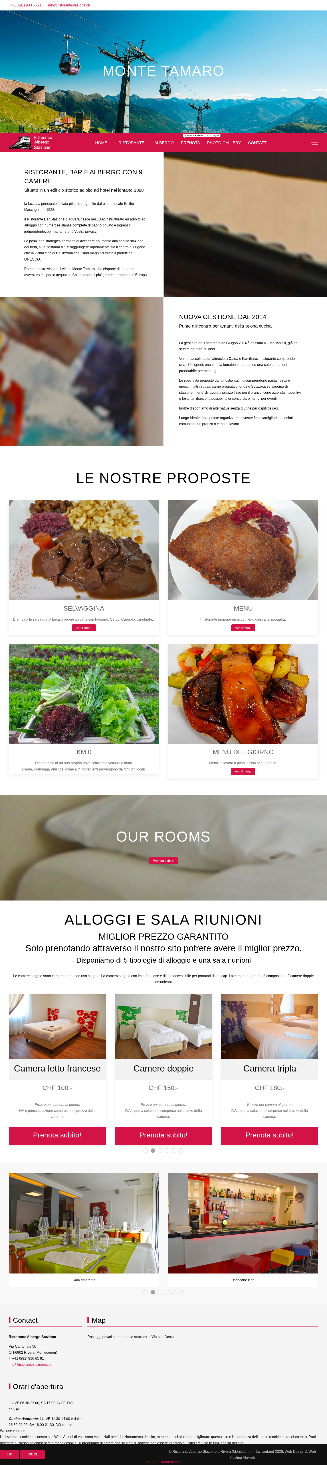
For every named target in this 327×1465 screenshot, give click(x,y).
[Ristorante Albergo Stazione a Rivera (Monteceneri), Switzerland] (30, 142)
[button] (84, 550)
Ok (9, 1454)
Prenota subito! (163, 860)
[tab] (156, 122)
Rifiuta (32, 1454)
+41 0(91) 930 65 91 (26, 5)
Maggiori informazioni (164, 1462)
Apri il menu (84, 628)
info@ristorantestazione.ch (69, 5)
